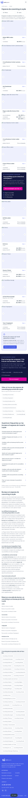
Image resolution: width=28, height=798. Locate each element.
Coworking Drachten (18, 747)
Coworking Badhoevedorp (9, 734)
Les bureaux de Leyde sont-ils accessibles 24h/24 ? (14, 464)
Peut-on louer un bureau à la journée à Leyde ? (14, 480)
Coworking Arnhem (7, 665)
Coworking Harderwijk (8, 708)
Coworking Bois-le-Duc (19, 665)
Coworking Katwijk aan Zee (9, 401)
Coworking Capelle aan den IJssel (10, 679)
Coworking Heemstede (8, 711)
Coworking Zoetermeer (8, 411)
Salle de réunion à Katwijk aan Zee (9, 638)
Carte (20, 12)
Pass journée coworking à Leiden (9, 611)
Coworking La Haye (20, 411)
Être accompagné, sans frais (13, 188)
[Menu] (25, 2)
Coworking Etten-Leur (17, 705)
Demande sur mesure (6, 773)
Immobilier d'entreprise (7, 775)
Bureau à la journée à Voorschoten (9, 619)
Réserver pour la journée (10, 347)
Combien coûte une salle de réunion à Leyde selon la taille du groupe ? (14, 470)
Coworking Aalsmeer (7, 728)
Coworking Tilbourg (7, 718)
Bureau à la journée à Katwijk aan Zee (10, 641)
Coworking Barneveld (7, 738)
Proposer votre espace (7, 778)
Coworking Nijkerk (18, 682)
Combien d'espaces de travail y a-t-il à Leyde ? (14, 437)
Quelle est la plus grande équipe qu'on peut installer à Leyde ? (14, 453)
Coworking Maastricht (20, 672)
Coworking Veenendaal (8, 692)
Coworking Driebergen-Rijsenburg (10, 751)
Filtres (6, 12)
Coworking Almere (7, 675)
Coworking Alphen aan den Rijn (10, 404)
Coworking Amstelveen (19, 669)
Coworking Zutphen (7, 721)
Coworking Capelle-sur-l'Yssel (9, 744)
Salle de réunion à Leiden (7, 606)
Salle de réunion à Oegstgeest (8, 628)
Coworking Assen (7, 695)
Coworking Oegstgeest (8, 398)
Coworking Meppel (18, 685)
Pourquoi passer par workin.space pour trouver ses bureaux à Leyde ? (14, 432)
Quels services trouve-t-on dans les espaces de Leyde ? (14, 459)
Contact (17, 775)
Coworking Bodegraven (8, 741)
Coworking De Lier (7, 747)
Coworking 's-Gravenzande (9, 724)
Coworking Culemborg (8, 701)
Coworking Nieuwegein (8, 715)
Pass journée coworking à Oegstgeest (10, 633)
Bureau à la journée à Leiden (8, 609)
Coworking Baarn (18, 731)
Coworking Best (18, 738)
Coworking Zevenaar (19, 718)
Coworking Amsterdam (8, 656)
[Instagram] (5, 790)
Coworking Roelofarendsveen (9, 407)
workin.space (4, 6)
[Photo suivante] (25, 28)
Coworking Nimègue (7, 688)
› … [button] (8, 6)
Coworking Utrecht (19, 659)
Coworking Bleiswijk (7, 417)
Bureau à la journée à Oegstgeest (9, 630)
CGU (25, 795)
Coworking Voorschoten (8, 394)
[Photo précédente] (3, 28)
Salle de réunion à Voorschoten (9, 617)
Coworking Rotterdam (8, 659)
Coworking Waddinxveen (8, 414)
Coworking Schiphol (7, 682)
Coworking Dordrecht (20, 701)
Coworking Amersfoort (19, 675)
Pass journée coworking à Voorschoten (10, 622)
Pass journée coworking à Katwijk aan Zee (11, 644)
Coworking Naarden (20, 711)
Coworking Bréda (19, 662)
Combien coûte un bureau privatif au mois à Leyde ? (14, 443)
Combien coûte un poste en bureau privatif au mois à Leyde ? (14, 448)
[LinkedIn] (3, 790)
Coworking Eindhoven (7, 662)
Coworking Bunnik (20, 741)
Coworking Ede (6, 705)
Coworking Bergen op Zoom (9, 698)
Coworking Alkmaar (7, 731)
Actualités (17, 773)
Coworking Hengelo (7, 685)
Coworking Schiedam (20, 715)
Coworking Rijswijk (21, 414)
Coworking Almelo (20, 692)
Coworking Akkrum (19, 728)
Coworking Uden (18, 688)
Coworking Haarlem (7, 669)
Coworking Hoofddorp (8, 672)
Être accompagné (14, 379)
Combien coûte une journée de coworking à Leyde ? (14, 475)
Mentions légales (19, 795)
